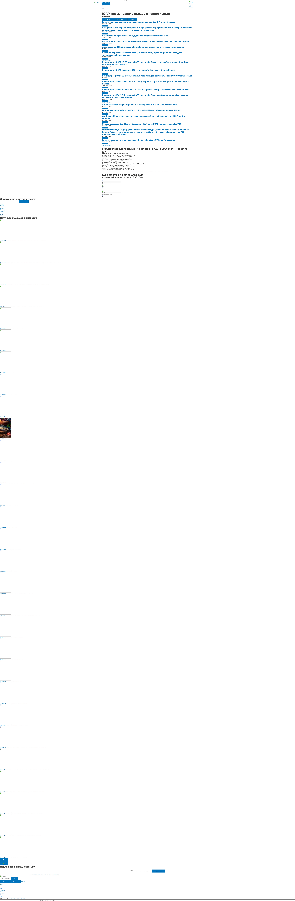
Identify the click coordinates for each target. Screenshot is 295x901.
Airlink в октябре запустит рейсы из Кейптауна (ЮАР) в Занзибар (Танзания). (139, 104)
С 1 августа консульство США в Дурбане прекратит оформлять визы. (136, 35)
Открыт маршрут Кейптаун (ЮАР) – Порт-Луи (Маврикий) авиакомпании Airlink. (141, 110)
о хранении (47, 875)
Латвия (2, 215)
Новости (141, 2)
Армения (2, 207)
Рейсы (132, 19)
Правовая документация (18, 898)
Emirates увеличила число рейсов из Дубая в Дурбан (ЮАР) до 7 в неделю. (138, 140)
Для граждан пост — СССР (110, 2)
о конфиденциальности (37, 875)
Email (131, 870)
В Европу (123, 2)
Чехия (1, 213)
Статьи (148, 2)
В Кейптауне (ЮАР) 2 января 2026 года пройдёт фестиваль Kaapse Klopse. (138, 70)
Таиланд (2, 210)
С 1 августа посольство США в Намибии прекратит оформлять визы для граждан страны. (146, 41)
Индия (2, 205)
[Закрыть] (14, 878)
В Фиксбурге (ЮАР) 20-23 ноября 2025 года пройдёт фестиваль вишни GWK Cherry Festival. (147, 76)
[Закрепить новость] (105, 25)
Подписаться (158, 871)
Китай (1, 214)
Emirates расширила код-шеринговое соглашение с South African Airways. (138, 22)
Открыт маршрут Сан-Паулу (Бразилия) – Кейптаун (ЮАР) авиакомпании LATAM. (141, 124)
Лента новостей (106, 60)
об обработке (56, 875)
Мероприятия (120, 19)
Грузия (2, 204)
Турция (2, 211)
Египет (2, 208)
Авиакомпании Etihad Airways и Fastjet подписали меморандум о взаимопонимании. (143, 47)
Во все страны (132, 2)
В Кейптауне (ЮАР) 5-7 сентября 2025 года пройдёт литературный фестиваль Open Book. (146, 89)
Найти (24, 202)
